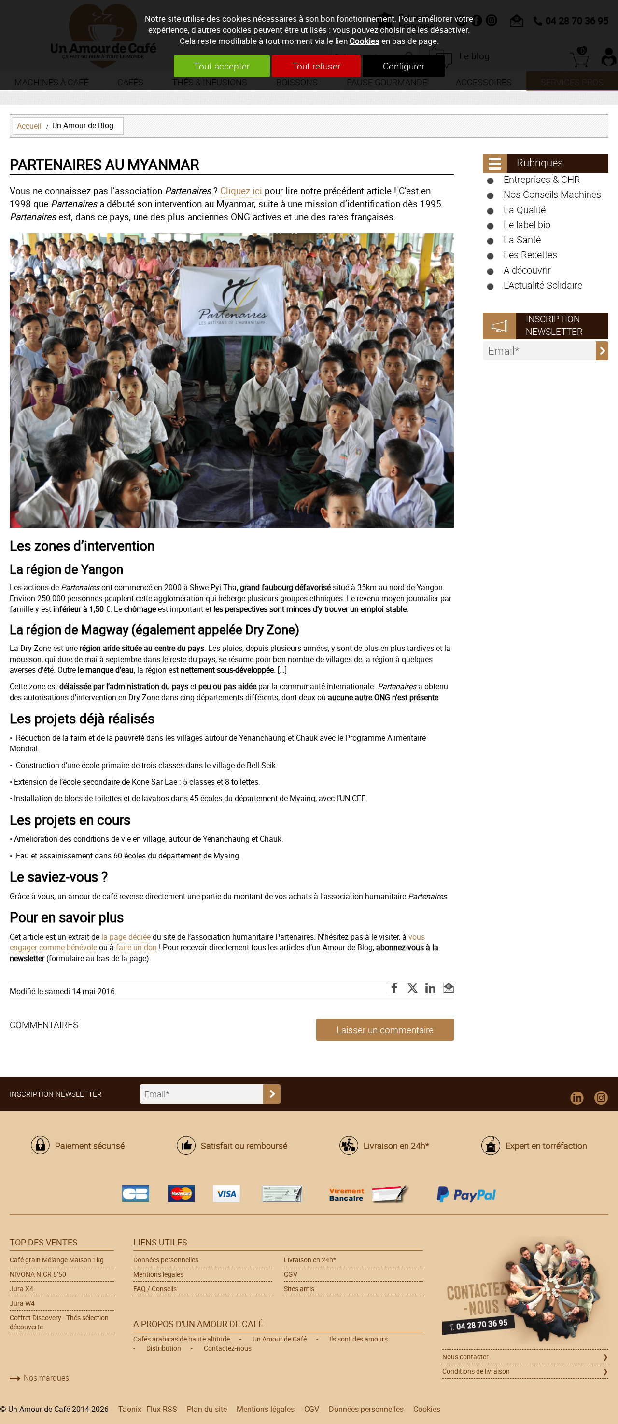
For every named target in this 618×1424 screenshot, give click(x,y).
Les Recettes (530, 254)
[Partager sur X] (413, 988)
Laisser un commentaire (385, 1029)
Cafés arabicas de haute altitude (181, 1338)
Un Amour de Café (280, 1338)
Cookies (364, 40)
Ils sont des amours (358, 1338)
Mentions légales (158, 1274)
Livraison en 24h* (396, 1145)
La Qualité (525, 209)
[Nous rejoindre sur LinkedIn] (577, 1098)
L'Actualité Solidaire (543, 284)
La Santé (522, 239)
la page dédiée (126, 936)
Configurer (403, 66)
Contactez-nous (228, 1348)
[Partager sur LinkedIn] (431, 988)
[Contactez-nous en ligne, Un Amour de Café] (525, 1292)
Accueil (29, 126)
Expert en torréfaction (546, 1145)
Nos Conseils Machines (552, 194)
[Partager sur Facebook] (395, 988)
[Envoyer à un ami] (448, 988)
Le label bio (527, 224)
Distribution (163, 1348)
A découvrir (527, 270)
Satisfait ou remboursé (244, 1145)
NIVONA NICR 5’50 (38, 1274)
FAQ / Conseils (155, 1288)
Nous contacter (465, 1356)
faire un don (136, 947)
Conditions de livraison (476, 1371)
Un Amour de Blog (82, 125)
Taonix (129, 1409)
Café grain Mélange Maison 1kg (57, 1259)
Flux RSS (161, 1409)
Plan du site (207, 1409)
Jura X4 (21, 1288)
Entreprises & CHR (542, 179)
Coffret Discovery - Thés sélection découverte (59, 1322)
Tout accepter (222, 66)
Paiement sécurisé (90, 1145)
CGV (290, 1274)
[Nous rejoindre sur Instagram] (601, 1098)
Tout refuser (316, 66)
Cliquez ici (241, 190)
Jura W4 (22, 1303)
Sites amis (299, 1288)
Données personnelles (165, 1259)
